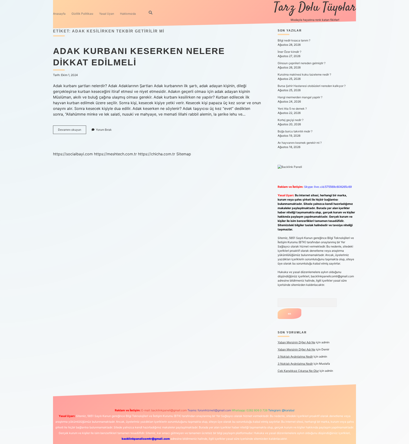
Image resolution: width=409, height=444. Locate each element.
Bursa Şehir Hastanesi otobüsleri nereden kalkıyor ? (312, 86)
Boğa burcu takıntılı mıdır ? (295, 131)
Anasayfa (59, 13)
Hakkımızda (128, 13)
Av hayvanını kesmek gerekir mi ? (300, 142)
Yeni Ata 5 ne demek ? (292, 108)
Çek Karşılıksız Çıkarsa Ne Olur (298, 370)
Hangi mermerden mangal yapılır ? (300, 97)
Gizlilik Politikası (82, 13)
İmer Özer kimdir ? (289, 52)
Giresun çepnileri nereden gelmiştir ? (301, 63)
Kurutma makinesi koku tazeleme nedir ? (304, 74)
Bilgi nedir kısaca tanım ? (294, 40)
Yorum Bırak (104, 129)
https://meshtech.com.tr (115, 154)
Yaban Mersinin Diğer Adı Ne (296, 342)
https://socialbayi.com (73, 154)
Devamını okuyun (72, 131)
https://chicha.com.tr (156, 154)
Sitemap (183, 154)
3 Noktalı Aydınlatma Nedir (295, 356)
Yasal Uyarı (106, 13)
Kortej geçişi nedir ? (290, 120)
